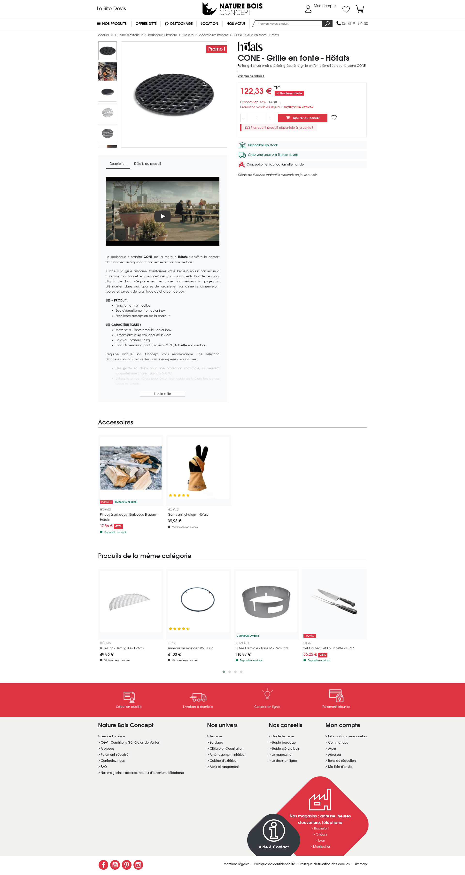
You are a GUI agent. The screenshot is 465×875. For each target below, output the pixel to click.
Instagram (138, 865)
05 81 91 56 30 (354, 23)
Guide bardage (283, 742)
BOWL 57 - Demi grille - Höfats (122, 648)
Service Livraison (113, 736)
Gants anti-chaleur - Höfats (188, 515)
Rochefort (321, 828)
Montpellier (321, 847)
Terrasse (216, 736)
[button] (224, 671)
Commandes (338, 742)
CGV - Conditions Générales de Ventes (130, 742)
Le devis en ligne (284, 761)
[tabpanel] (162, 287)
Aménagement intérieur (228, 755)
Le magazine (281, 755)
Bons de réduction (342, 761)
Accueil (104, 35)
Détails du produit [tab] (147, 164)
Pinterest (127, 865)
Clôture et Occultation (226, 749)
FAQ (104, 767)
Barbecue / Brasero (163, 35)
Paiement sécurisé (114, 755)
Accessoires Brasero (214, 35)
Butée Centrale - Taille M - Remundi (262, 648)
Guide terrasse (282, 736)
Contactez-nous (113, 761)
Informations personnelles (347, 736)
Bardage (216, 742)
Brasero (188, 35)
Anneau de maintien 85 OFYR (190, 648)
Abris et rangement (224, 767)
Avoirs (332, 749)
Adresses (334, 755)
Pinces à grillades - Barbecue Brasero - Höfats (129, 517)
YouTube (115, 865)
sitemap (361, 864)
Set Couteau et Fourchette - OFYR (328, 648)
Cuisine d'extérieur (129, 35)
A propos (107, 749)
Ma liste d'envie (340, 767)
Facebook (103, 865)
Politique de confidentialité (275, 864)
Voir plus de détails (250, 76)
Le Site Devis (111, 8)
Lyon (321, 840)
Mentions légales (237, 864)
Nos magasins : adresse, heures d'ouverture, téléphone (142, 773)
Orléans (321, 834)
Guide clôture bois (285, 749)
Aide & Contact (274, 847)
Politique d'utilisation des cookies (325, 864)
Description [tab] (118, 164)
